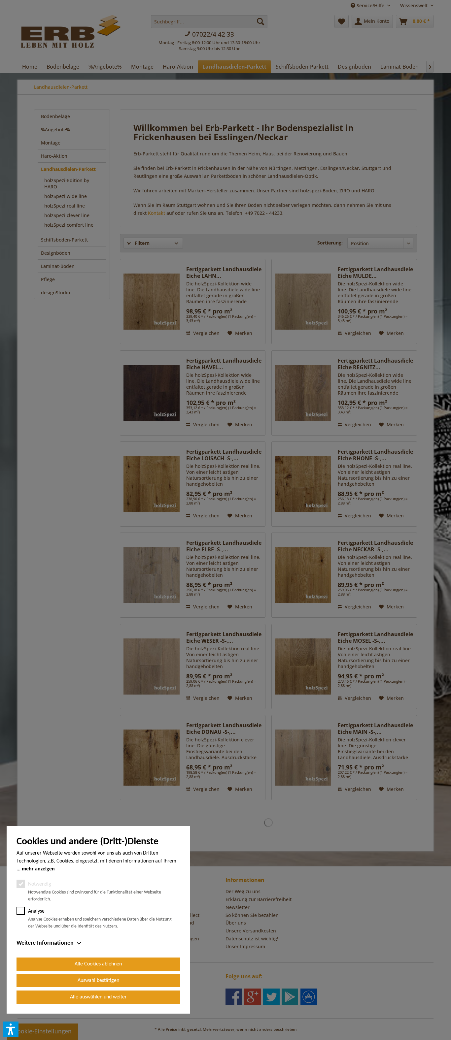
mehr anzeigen (38, 869)
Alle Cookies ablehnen (98, 964)
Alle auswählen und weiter (98, 997)
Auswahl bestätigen (98, 980)
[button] (10, 1029)
